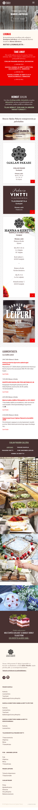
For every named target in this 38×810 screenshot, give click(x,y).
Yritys (4, 785)
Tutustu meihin (19, 19)
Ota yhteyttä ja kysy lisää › (19, 638)
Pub (3, 757)
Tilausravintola (7, 738)
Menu (4, 742)
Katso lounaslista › (13, 44)
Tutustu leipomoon (8, 773)
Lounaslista (6, 694)
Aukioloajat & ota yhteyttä (11, 698)
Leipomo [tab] (10, 447)
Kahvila (4, 692)
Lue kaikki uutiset (8, 355)
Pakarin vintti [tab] (7, 450)
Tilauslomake (7, 775)
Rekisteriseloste (7, 794)
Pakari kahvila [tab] (23, 447)
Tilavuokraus (6, 744)
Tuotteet (5, 696)
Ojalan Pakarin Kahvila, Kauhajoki (18, 61)
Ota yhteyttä (6, 792)
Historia (5, 789)
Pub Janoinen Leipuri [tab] (25, 450)
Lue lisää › (5, 374)
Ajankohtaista (7, 787)
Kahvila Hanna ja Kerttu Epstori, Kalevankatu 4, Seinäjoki (19, 68)
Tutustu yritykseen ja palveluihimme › (14, 670)
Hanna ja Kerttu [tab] (17, 453)
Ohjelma (5, 740)
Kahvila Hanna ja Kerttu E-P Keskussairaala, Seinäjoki (19, 75)
